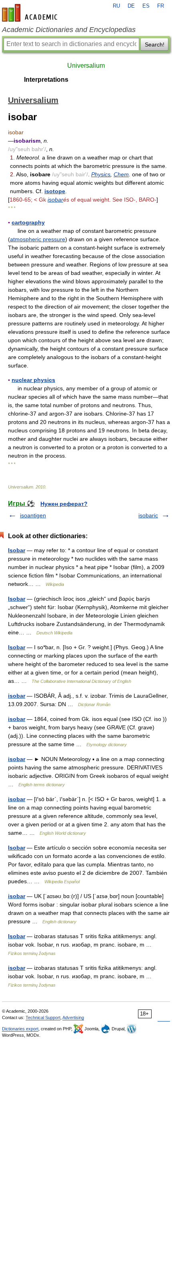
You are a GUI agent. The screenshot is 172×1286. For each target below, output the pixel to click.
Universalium (86, 65)
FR (160, 6)
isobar (55, 199)
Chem (121, 174)
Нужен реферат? (64, 504)
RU (116, 6)
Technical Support (43, 1017)
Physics (100, 174)
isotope (54, 191)
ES (146, 6)
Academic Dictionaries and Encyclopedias (69, 30)
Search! (154, 44)
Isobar (16, 550)
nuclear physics (33, 380)
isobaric (148, 515)
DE (131, 6)
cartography (28, 222)
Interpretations (46, 79)
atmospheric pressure (37, 239)
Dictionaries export (20, 1028)
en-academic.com (31, 13)
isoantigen (33, 515)
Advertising (73, 1017)
